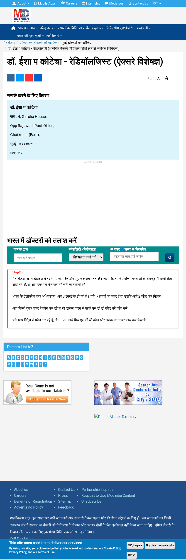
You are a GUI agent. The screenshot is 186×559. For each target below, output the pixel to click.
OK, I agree (135, 545)
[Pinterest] (29, 77)
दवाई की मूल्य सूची (29, 35)
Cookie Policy (112, 548)
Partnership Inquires (97, 489)
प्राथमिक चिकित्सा (70, 28)
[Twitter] (20, 77)
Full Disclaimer (22, 539)
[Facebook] (11, 77)
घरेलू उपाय (47, 28)
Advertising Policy (28, 507)
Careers (71, 3)
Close (131, 555)
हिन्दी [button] (156, 3)
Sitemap (64, 501)
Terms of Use (46, 552)
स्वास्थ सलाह (26, 28)
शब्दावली (142, 28)
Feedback (66, 507)
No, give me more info (160, 545)
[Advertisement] (41, 192)
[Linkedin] (38, 77)
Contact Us (140, 3)
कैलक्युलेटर (93, 28)
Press (63, 495)
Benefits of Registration (33, 501)
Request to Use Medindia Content (108, 495)
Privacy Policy (17, 552)
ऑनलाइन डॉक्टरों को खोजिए (38, 43)
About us (21, 489)
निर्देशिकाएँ (53, 35)
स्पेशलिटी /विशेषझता (82, 249)
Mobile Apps (47, 3)
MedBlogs (116, 3)
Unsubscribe (91, 501)
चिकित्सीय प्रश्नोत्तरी (119, 28)
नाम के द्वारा (21, 249)
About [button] (22, 3)
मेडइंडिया (9, 43)
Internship (93, 3)
